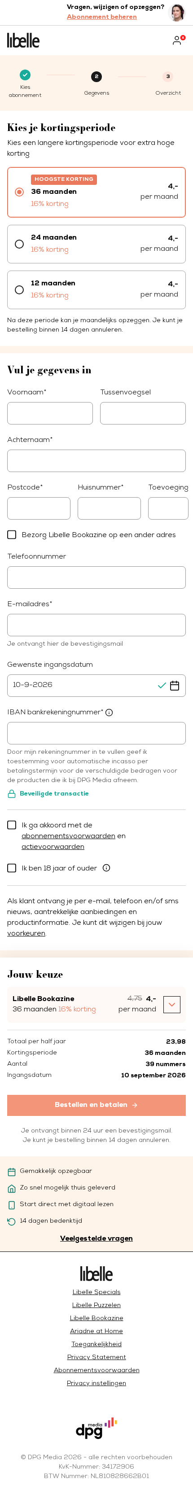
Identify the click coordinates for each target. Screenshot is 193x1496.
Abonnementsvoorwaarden (97, 1371)
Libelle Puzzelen (96, 1306)
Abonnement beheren (102, 17)
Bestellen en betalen (91, 1105)
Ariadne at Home (96, 1332)
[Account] (178, 40)
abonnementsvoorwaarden (68, 836)
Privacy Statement (96, 1358)
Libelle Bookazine (96, 1319)
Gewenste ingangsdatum (50, 665)
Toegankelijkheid (96, 1345)
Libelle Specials (97, 1293)
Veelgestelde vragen (96, 1238)
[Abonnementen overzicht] (23, 40)
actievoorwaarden (53, 847)
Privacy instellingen (96, 1384)
